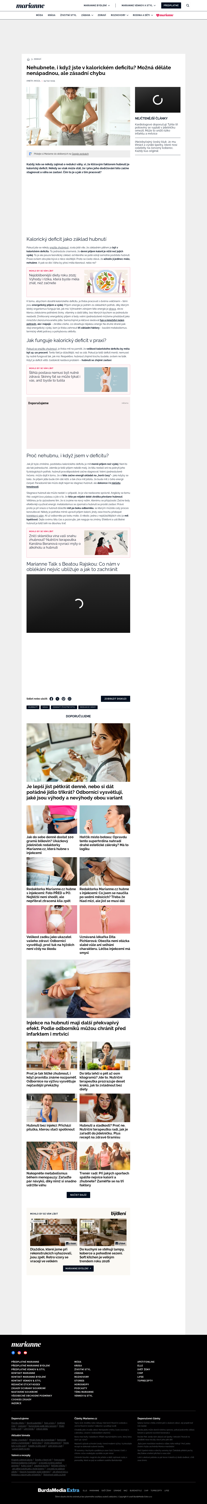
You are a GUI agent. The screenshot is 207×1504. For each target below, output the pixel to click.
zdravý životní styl (64, 707)
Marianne (94, 1491)
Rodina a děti (141, 15)
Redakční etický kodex (25, 1384)
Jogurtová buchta (41, 1466)
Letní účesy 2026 (55, 1446)
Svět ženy (143, 1369)
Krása (51, 15)
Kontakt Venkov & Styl (26, 1381)
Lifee (140, 1377)
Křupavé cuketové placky (22, 1460)
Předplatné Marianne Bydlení (30, 1365)
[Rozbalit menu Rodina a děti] (151, 15)
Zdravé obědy (42, 1429)
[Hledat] (188, 5)
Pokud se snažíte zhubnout (42, 348)
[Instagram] (19, 1353)
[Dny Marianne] (164, 15)
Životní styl (68, 15)
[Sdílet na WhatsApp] (69, 699)
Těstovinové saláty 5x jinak (54, 1475)
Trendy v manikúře (19, 1440)
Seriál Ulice (37, 1443)
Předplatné (171, 5)
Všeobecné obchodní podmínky (31, 1396)
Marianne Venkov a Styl (137, 5)
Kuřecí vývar (26, 1466)
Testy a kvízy (49, 1423)
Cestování (22, 1426)
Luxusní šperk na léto (21, 1449)
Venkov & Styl (83, 1396)
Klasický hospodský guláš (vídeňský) (35, 1472)
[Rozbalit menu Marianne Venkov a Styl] (154, 5)
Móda (39, 15)
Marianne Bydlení (95, 5)
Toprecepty (145, 1381)
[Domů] (32, 5)
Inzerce (16, 1403)
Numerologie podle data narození (42, 1426)
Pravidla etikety (17, 1423)
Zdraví (102, 15)
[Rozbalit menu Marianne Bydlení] (108, 5)
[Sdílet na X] (57, 699)
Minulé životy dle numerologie (42, 1440)
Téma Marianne (84, 1392)
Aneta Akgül (34, 81)
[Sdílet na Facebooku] (51, 699)
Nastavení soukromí (24, 1392)
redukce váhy (88, 707)
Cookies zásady (21, 1399)
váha (45, 707)
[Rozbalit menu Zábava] (91, 15)
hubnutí (33, 707)
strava (112, 308)
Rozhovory (118, 15)
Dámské (117, 1491)
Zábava (85, 15)
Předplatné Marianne (25, 1362)
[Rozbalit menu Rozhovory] (126, 15)
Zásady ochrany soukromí (28, 1388)
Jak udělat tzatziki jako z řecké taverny (28, 1469)
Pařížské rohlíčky (58, 1466)
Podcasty (80, 1388)
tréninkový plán (35, 515)
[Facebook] (13, 1353)
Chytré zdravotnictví (52, 1443)
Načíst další (78, 1195)
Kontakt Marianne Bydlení (28, 1377)
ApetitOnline (146, 1362)
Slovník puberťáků (34, 1423)
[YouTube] (25, 1353)
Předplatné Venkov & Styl (28, 1369)
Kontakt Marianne (23, 1373)
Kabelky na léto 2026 (37, 1446)
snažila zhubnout (59, 247)
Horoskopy (81, 1384)
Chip (140, 1373)
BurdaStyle (136, 1491)
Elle (140, 1365)
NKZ (125, 1491)
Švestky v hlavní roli (43, 1460)
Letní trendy (29, 1429)
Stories (79, 1381)
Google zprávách (80, 154)
